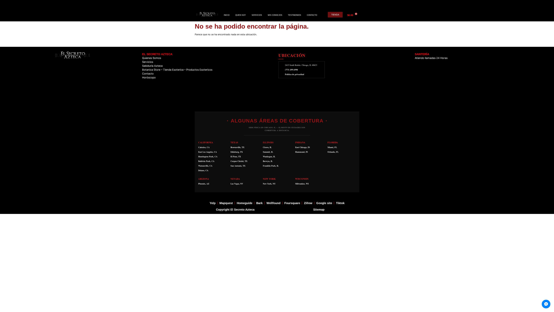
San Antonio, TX (238, 165)
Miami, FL (332, 147)
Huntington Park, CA (207, 156)
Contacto (312, 15)
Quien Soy (240, 15)
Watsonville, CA (205, 165)
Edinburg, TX (237, 151)
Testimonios (294, 15)
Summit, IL (268, 151)
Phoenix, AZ (203, 183)
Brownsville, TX (237, 147)
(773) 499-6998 (291, 69)
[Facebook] (329, 4)
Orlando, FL (333, 151)
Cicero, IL (267, 147)
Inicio (227, 15)
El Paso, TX (236, 156)
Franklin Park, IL (271, 165)
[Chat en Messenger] (546, 304)
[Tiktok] (356, 4)
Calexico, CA (204, 147)
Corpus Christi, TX (239, 161)
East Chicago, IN (302, 147)
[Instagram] (336, 4)
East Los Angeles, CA (207, 151)
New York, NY (269, 183)
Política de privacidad (294, 74)
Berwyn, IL (268, 161)
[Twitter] (343, 4)
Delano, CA (203, 170)
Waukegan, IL (269, 156)
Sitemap (318, 209)
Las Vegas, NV (237, 183)
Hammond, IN (301, 151)
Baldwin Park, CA (206, 161)
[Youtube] (349, 4)
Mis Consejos (275, 15)
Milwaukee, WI (302, 183)
